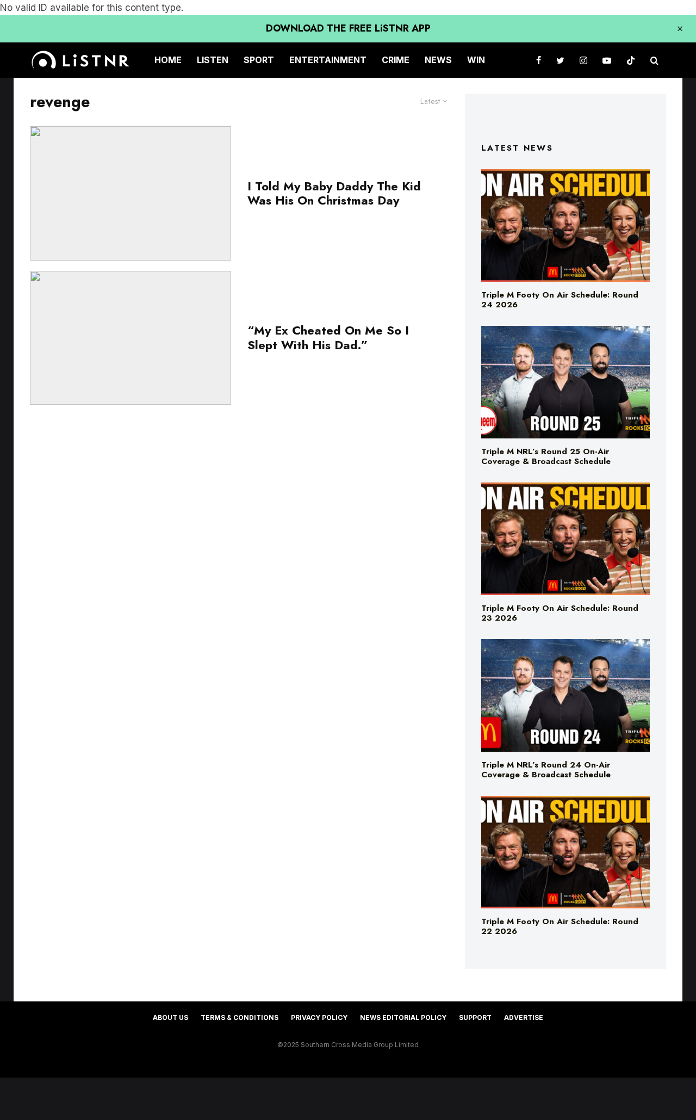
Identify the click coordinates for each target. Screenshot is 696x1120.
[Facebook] (539, 60)
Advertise (523, 1017)
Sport (259, 59)
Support (475, 1017)
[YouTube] (607, 60)
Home (168, 59)
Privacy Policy (319, 1017)
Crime (395, 59)
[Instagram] (583, 60)
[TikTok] (631, 60)
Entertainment (327, 59)
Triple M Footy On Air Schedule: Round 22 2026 (559, 926)
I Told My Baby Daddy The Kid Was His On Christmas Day (334, 193)
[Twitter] (560, 60)
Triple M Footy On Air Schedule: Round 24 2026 (559, 300)
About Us (170, 1017)
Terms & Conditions (239, 1017)
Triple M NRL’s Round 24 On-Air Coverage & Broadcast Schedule (546, 769)
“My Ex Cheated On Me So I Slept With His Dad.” (328, 337)
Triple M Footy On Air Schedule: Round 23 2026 (559, 613)
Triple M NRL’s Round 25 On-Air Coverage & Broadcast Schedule (546, 456)
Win (476, 59)
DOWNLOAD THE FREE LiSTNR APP (348, 28)
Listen (212, 59)
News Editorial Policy (403, 1017)
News (438, 59)
